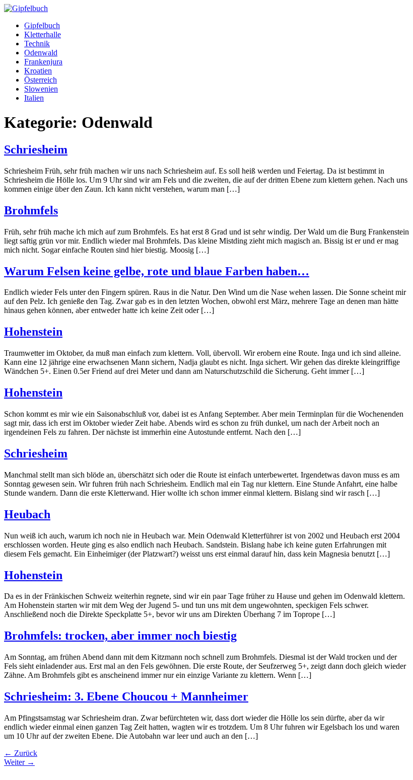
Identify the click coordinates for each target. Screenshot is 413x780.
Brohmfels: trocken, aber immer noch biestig (120, 635)
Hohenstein (33, 331)
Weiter (19, 762)
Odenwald (40, 52)
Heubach (27, 514)
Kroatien (38, 70)
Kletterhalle (42, 34)
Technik (37, 43)
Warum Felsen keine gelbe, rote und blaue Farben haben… (156, 271)
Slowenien (41, 89)
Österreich (40, 79)
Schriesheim (35, 149)
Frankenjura (43, 61)
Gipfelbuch (42, 25)
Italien (34, 98)
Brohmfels (31, 210)
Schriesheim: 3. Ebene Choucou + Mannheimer (126, 696)
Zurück (20, 753)
